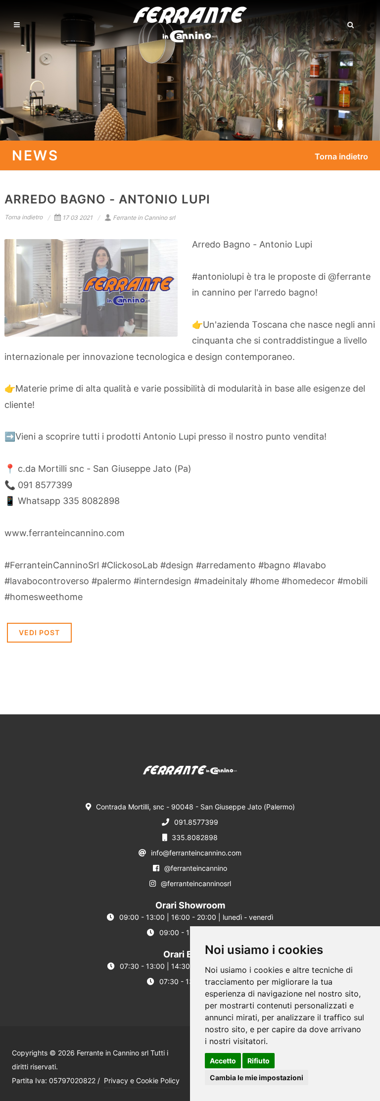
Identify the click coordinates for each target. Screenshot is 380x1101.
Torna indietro (341, 156)
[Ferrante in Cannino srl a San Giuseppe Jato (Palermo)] (190, 25)
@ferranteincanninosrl (196, 883)
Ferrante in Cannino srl (144, 217)
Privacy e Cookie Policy (142, 1080)
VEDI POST (39, 632)
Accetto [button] (223, 1060)
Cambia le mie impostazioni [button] (256, 1077)
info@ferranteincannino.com (196, 853)
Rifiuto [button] (258, 1060)
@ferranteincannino (195, 868)
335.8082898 (195, 837)
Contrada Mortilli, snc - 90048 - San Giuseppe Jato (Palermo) (195, 806)
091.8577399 (196, 822)
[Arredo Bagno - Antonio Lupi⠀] (91, 288)
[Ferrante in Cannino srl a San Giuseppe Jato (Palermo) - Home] (190, 775)
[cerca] (350, 23)
